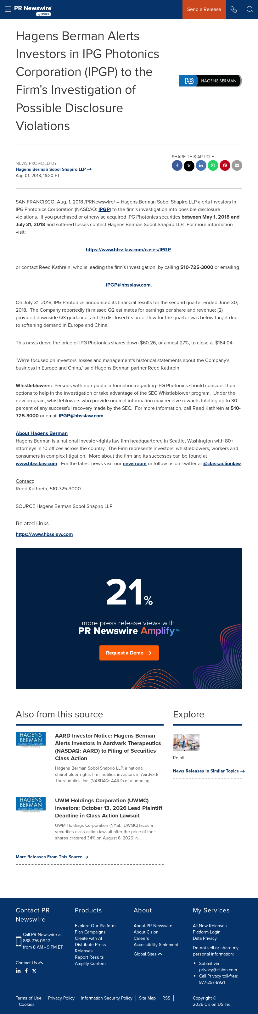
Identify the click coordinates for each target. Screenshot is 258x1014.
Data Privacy (205, 938)
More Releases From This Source (49, 857)
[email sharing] (237, 166)
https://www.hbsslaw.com (44, 534)
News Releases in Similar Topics (206, 771)
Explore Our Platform (95, 925)
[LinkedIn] (19, 971)
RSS (166, 998)
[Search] (250, 9)
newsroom (135, 463)
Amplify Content (90, 963)
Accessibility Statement (156, 944)
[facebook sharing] (177, 166)
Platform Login (207, 932)
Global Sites (146, 954)
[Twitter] (34, 971)
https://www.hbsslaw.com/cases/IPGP (128, 249)
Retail (178, 758)
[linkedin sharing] (201, 166)
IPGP (104, 209)
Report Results (89, 957)
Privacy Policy (61, 998)
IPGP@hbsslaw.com (128, 284)
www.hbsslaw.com (36, 463)
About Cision (146, 932)
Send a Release (204, 9)
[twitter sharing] (189, 167)
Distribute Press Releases (90, 947)
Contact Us (27, 963)
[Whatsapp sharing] (213, 166)
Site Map (147, 998)
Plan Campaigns (90, 932)
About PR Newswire (153, 925)
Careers (141, 938)
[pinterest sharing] (225, 166)
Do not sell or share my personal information (215, 950)
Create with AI (88, 938)
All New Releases (210, 925)
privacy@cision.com (218, 970)
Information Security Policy (106, 998)
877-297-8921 (212, 982)
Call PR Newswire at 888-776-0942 (42, 937)
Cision (210, 1004)
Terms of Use (29, 998)
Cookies (27, 1004)
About (42, 433)
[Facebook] (26, 971)
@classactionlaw (222, 463)
